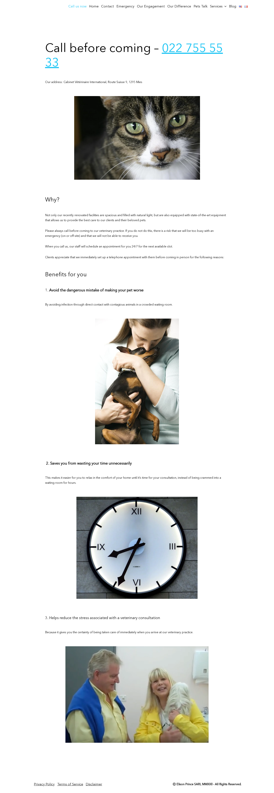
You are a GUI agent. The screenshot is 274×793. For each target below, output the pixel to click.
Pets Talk (200, 6)
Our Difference (179, 6)
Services (216, 6)
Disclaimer (94, 784)
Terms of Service (70, 784)
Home (94, 6)
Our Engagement (151, 6)
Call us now (77, 6)
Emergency (125, 6)
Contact (107, 6)
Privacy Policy (44, 784)
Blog (232, 6)
